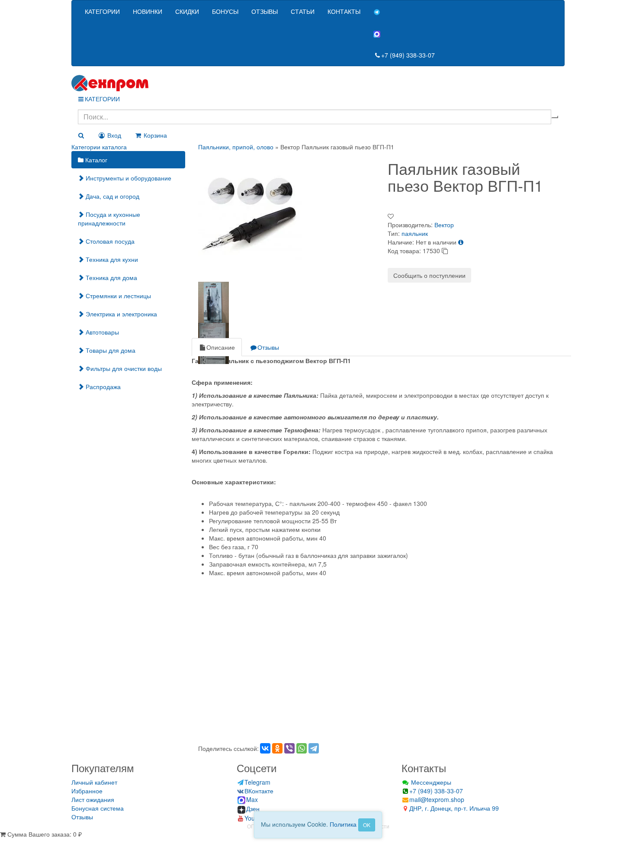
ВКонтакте (258, 790)
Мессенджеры (430, 782)
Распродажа (102, 386)
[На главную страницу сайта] (318, 83)
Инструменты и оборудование (127, 178)
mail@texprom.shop (436, 799)
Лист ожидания (92, 799)
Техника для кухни (111, 259)
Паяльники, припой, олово (235, 146)
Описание (220, 347)
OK (366, 824)
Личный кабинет (94, 782)
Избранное (87, 790)
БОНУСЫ (225, 11)
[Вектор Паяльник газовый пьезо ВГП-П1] (250, 213)
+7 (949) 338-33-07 (408, 55)
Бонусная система (97, 808)
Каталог (95, 159)
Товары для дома (109, 350)
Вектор (444, 224)
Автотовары (101, 332)
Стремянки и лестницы (117, 295)
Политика (343, 824)
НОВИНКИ (147, 11)
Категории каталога (99, 146)
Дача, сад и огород (111, 196)
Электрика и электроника (120, 313)
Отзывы (268, 347)
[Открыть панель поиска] (80, 135)
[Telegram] (313, 748)
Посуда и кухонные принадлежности (109, 218)
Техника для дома (110, 277)
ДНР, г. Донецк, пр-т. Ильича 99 (454, 808)
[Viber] (289, 748)
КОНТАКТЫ (344, 11)
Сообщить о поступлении (429, 275)
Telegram (257, 782)
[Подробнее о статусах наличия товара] (460, 242)
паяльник (415, 233)
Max (252, 799)
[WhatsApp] (301, 748)
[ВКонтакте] (265, 748)
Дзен (253, 808)
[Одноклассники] (277, 748)
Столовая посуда (109, 241)
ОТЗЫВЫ (264, 11)
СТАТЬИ (303, 11)
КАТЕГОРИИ (102, 11)
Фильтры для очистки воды (123, 368)
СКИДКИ (187, 11)
